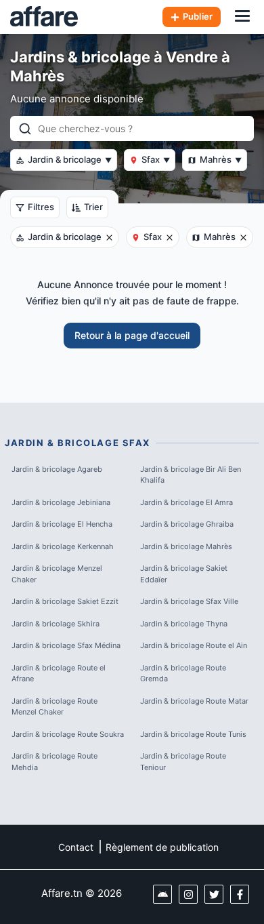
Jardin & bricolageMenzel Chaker (57, 573)
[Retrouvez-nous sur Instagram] (188, 894)
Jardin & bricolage (70, 159)
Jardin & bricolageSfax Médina (66, 645)
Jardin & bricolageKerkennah (63, 546)
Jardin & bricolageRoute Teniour (183, 761)
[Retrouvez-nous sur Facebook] (239, 894)
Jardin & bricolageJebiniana (61, 502)
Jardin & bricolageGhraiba (187, 524)
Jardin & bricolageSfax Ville (189, 601)
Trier (93, 206)
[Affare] (44, 16)
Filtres (41, 206)
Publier (198, 16)
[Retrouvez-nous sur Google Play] (162, 894)
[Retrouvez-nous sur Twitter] (213, 894)
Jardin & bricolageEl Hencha (62, 524)
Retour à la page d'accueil (132, 335)
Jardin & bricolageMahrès (186, 546)
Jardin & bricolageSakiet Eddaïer (183, 573)
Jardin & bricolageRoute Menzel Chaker (54, 706)
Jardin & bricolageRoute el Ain (193, 645)
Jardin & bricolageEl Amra (186, 502)
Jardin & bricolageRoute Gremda (183, 673)
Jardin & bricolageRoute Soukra (68, 734)
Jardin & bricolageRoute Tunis (193, 734)
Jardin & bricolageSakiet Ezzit (65, 601)
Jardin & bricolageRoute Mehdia (54, 761)
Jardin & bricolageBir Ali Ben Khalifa (190, 474)
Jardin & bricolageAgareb (57, 469)
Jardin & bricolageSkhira (56, 623)
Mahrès (221, 159)
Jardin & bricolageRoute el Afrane (59, 673)
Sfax (155, 159)
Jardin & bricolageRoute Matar (194, 701)
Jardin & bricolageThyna (183, 623)
